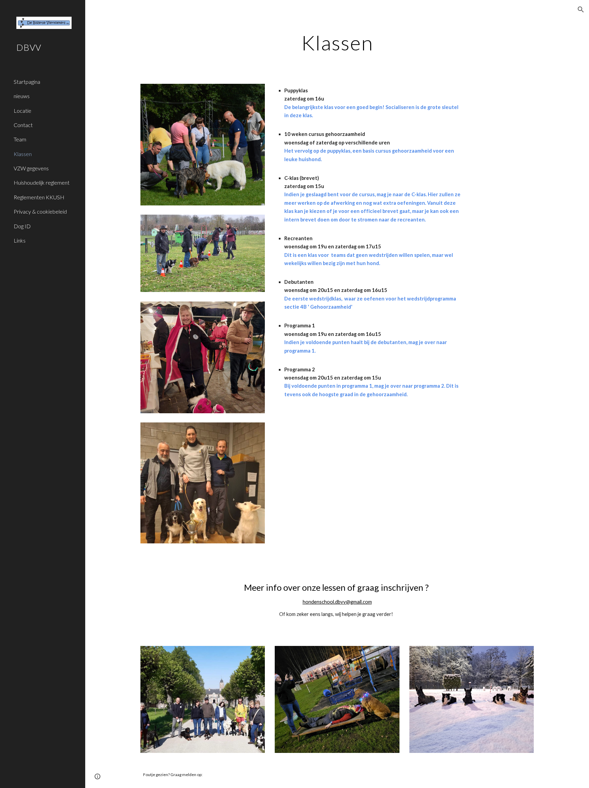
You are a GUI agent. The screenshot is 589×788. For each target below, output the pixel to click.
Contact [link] (23, 125)
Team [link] (20, 139)
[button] (581, 9)
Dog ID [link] (22, 226)
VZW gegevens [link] (31, 168)
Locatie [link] (22, 110)
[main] (337, 43)
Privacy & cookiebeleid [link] (40, 211)
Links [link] (20, 240)
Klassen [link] (23, 154)
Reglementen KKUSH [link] (39, 197)
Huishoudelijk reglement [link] (42, 182)
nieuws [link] (22, 96)
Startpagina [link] (27, 81)
